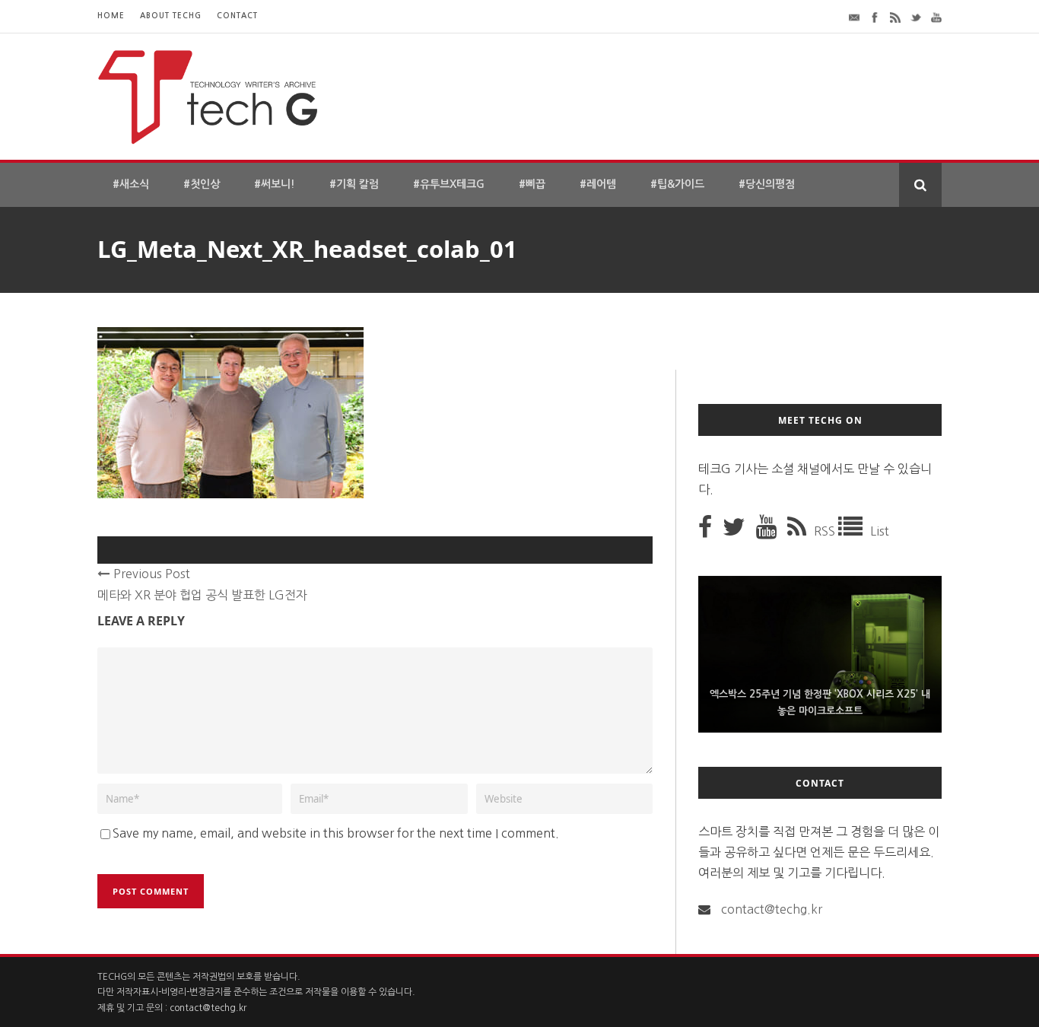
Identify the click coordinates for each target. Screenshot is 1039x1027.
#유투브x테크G (449, 184)
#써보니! (274, 184)
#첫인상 (201, 184)
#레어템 (598, 184)
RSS (826, 531)
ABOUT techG (171, 15)
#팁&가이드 (677, 184)
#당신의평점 (767, 184)
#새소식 (131, 184)
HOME (111, 15)
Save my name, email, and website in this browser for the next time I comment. (336, 833)
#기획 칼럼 (354, 184)
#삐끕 (532, 184)
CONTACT (237, 15)
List (879, 531)
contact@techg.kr (771, 909)
